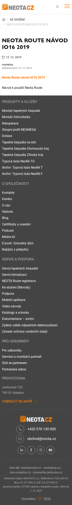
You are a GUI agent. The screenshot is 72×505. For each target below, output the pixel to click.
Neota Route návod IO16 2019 (23, 77)
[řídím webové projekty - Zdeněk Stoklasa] (39, 499)
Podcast (8, 230)
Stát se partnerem (14, 363)
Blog (5, 218)
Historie (7, 212)
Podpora (8, 294)
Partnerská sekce (14, 369)
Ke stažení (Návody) (16, 287)
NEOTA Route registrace (19, 281)
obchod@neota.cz (41, 439)
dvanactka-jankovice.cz (47, 472)
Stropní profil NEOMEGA (19, 130)
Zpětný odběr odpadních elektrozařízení (30, 325)
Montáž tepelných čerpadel (21, 111)
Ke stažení (17, 19)
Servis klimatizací (14, 275)
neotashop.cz (51, 467)
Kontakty (8, 193)
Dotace (7, 136)
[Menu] (67, 6)
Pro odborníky (12, 350)
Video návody (11, 306)
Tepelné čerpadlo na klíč (19, 142)
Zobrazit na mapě (17, 401)
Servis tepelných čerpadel (20, 268)
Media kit (8, 237)
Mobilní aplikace (13, 300)
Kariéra (7, 199)
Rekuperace (10, 123)
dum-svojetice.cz (20, 472)
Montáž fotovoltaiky (16, 117)
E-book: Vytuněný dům (18, 243)
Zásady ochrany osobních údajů (24, 331)
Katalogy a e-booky (15, 312)
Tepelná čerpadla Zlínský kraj (22, 155)
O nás (6, 205)
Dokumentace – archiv (18, 319)
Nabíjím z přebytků (15, 249)
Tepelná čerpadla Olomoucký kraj (25, 148)
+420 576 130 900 (41, 429)
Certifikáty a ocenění (16, 224)
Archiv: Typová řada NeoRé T (22, 167)
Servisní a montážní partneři (22, 357)
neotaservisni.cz (31, 467)
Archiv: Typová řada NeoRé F (22, 174)
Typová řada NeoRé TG (18, 161)
